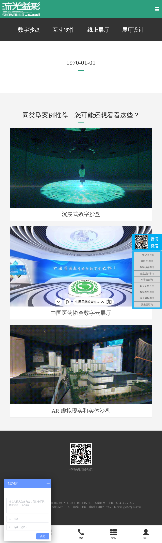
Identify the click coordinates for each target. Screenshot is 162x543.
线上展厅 (98, 30)
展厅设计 (133, 30)
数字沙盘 (29, 30)
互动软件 (64, 30)
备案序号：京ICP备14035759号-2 (114, 503)
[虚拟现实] (21, 8)
